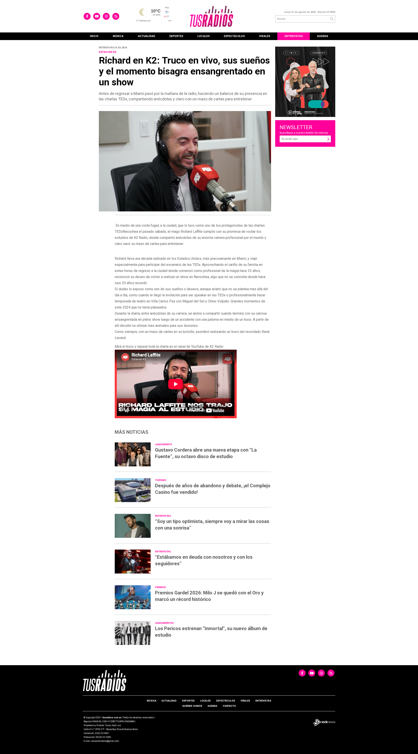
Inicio (94, 36)
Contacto (229, 706)
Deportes (176, 36)
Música (118, 36)
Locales (203, 36)
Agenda (322, 36)
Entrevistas (294, 36)
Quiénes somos (192, 706)
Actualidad (146, 36)
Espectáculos (234, 36)
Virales (264, 36)
